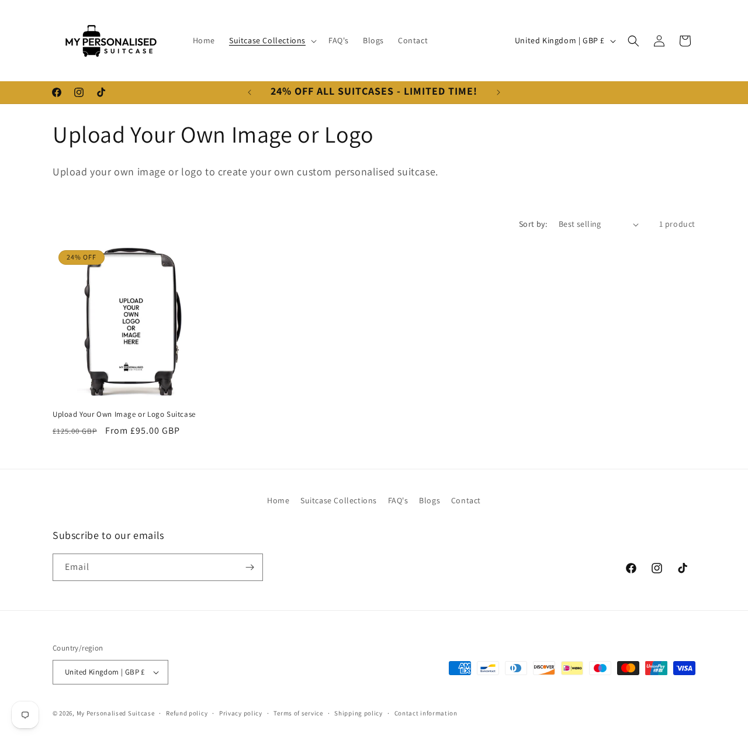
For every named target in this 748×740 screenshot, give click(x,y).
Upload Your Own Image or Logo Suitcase (124, 414)
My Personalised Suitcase (116, 713)
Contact (466, 500)
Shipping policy (358, 713)
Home (278, 500)
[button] (271, 40)
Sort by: (533, 224)
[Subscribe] (249, 567)
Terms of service (298, 713)
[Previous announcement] (249, 92)
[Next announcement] (498, 92)
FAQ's (398, 500)
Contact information (426, 713)
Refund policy (186, 713)
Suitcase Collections (338, 500)
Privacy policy (240, 713)
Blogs (429, 500)
